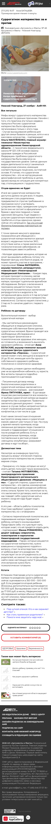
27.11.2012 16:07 (7, 11)
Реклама (7, 718)
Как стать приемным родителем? (25, 614)
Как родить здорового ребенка (25, 677)
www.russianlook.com (17, 73)
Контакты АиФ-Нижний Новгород (21, 731)
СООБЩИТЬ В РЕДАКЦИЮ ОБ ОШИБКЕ (21, 735)
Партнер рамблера (24, 811)
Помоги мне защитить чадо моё (24, 617)
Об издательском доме (15, 714)
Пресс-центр (38, 714)
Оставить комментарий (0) (25, 637)
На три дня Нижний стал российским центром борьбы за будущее (27, 661)
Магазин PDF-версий (25, 718)
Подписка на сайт (12, 728)
